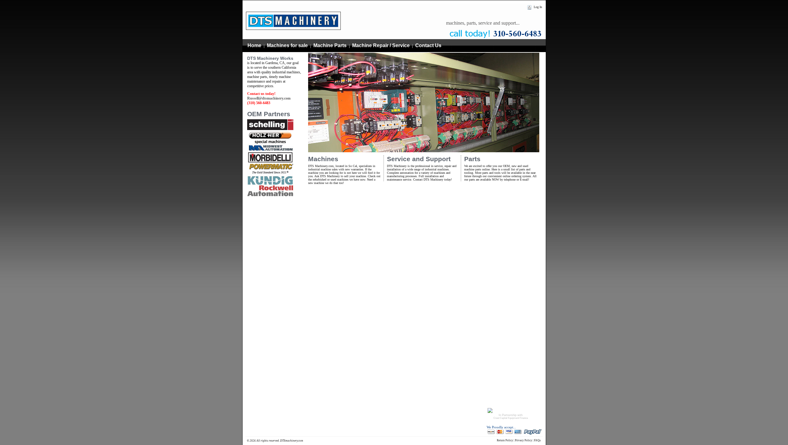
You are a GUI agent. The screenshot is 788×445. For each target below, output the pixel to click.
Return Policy (505, 440)
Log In (537, 7)
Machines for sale (287, 45)
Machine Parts (330, 45)
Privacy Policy (523, 440)
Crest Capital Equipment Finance (510, 418)
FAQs (537, 440)
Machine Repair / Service (381, 45)
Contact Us (428, 45)
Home (254, 45)
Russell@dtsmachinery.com (269, 98)
